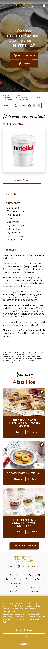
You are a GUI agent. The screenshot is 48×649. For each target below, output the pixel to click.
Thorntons (34, 591)
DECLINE (24, 636)
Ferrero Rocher (35, 587)
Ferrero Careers (13, 579)
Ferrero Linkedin (13, 583)
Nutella (35, 583)
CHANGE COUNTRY (30, 567)
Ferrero (13, 575)
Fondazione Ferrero (35, 579)
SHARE (26, 63)
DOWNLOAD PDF (26, 55)
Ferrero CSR (34, 575)
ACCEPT (24, 644)
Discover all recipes (24, 545)
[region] (24, 622)
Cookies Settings (24, 630)
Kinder (13, 591)
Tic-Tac (13, 587)
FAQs (12, 567)
